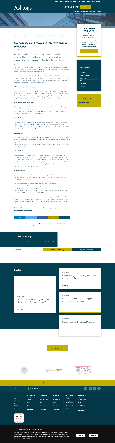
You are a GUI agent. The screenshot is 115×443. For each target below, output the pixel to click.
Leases (43, 225)
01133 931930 (43, 409)
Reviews (88, 2)
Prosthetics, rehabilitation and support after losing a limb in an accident (79, 300)
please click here (27, 439)
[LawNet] (28, 370)
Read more (20, 309)
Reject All (93, 436)
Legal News (83, 78)
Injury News (83, 73)
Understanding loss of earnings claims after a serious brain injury (79, 277)
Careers (83, 2)
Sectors (99, 12)
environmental (24, 225)
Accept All (80, 436)
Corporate (40, 223)
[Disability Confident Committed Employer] (57, 370)
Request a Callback (86, 249)
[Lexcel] (87, 370)
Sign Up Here (34, 388)
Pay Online (96, 7)
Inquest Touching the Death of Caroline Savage (78, 323)
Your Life (76, 12)
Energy (59, 223)
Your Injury (92, 12)
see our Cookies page (48, 437)
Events (93, 2)
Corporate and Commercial (50, 223)
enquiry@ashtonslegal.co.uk (23, 210)
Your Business (84, 12)
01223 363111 (81, 411)
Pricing (78, 2)
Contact (98, 2)
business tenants (21, 223)
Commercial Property (84, 102)
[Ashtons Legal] (23, 8)
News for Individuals (85, 75)
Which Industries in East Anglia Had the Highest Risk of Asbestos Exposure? (33, 301)
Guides (81, 81)
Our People (73, 2)
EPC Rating (31, 225)
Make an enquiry (86, 7)
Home (56, 2)
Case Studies (83, 84)
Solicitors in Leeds (44, 396)
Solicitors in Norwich (56, 396)
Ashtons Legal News (85, 67)
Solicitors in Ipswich (31, 396)
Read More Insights (57, 348)
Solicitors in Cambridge (82, 396)
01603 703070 (56, 409)
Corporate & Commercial (33, 35)
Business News (22, 35)
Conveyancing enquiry (90, 46)
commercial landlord (31, 223)
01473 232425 (30, 409)
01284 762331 (68, 412)
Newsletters (83, 86)
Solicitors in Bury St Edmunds (69, 397)
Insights (67, 2)
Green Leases (37, 225)
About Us (61, 2)
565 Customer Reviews (19, 421)
